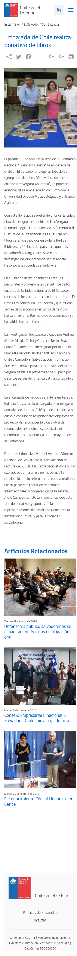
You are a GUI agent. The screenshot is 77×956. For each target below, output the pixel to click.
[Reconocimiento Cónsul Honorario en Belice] (40, 759)
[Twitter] (19, 57)
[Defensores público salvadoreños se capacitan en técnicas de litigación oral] (40, 587)
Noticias (40, 920)
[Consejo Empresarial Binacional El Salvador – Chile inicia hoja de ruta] (40, 676)
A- (61, 57)
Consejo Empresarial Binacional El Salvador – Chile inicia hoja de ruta (36, 718)
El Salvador (31, 24)
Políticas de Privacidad (40, 913)
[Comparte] (9, 57)
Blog (18, 24)
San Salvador (50, 24)
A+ (51, 57)
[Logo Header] (11, 10)
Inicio (7, 24)
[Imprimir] (71, 57)
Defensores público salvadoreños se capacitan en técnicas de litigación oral (37, 632)
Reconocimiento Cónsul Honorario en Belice (38, 802)
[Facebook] (28, 57)
